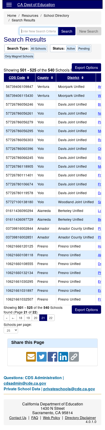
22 (50, 318)
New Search (88, 31)
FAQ (34, 417)
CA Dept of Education (36, 4)
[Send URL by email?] (31, 356)
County (43, 77)
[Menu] (9, 4)
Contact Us (17, 417)
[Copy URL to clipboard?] (74, 356)
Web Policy (51, 417)
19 (28, 318)
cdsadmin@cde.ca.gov (25, 383)
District (73, 77)
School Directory (56, 15)
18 (20, 318)
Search (66, 31)
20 (35, 318)
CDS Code (17, 77)
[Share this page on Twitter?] (42, 356)
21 (43, 318)
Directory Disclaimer (80, 417)
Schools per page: (18, 324)
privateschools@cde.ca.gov (69, 389)
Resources (30, 15)
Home (11, 15)
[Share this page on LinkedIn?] (63, 356)
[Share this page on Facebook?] (53, 356)
